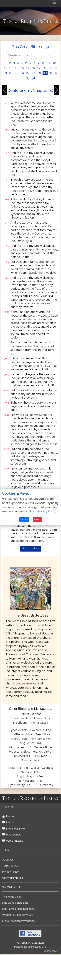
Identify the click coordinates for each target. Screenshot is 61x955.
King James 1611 (41, 738)
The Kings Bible (11, 896)
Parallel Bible (13, 834)
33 (27, 78)
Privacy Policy (10, 871)
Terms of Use (10, 865)
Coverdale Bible (41, 730)
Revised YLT (22, 756)
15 (16, 68)
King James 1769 (30, 743)
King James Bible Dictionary (18, 908)
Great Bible (42, 734)
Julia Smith (40, 756)
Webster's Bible (19, 751)
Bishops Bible (18, 738)
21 (50, 68)
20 (44, 68)
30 (45, 73)
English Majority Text (30, 776)
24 (10, 73)
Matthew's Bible (21, 734)
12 (54, 63)
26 (22, 73)
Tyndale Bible (18, 730)
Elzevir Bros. (42, 718)
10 (43, 63)
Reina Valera (39, 722)
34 (33, 78)
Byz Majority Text (30, 780)
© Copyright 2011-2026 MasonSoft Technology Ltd (30, 944)
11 (49, 63)
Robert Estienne (30, 714)
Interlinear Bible (15, 828)
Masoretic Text (18, 767)
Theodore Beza (21, 718)
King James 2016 (20, 747)
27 (27, 73)
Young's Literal (42, 751)
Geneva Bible (43, 747)
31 (50, 73)
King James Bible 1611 (15, 902)
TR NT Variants (43, 785)
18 (33, 68)
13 (5, 68)
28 (33, 73)
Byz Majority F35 (19, 785)
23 (5, 73)
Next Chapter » (30, 548)
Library (9, 822)
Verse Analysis (14, 840)
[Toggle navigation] (54, 3)
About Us (7, 859)
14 (11, 68)
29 (39, 73)
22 (55, 68)
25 (16, 73)
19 (38, 68)
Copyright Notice (12, 877)
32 (56, 73)
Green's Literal (30, 760)
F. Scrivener (21, 722)
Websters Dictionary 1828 (17, 914)
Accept (24, 519)
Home (9, 816)
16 (22, 68)
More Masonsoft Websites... (19, 920)
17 (27, 68)
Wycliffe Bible (30, 772)
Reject (37, 519)
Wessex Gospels (42, 767)
